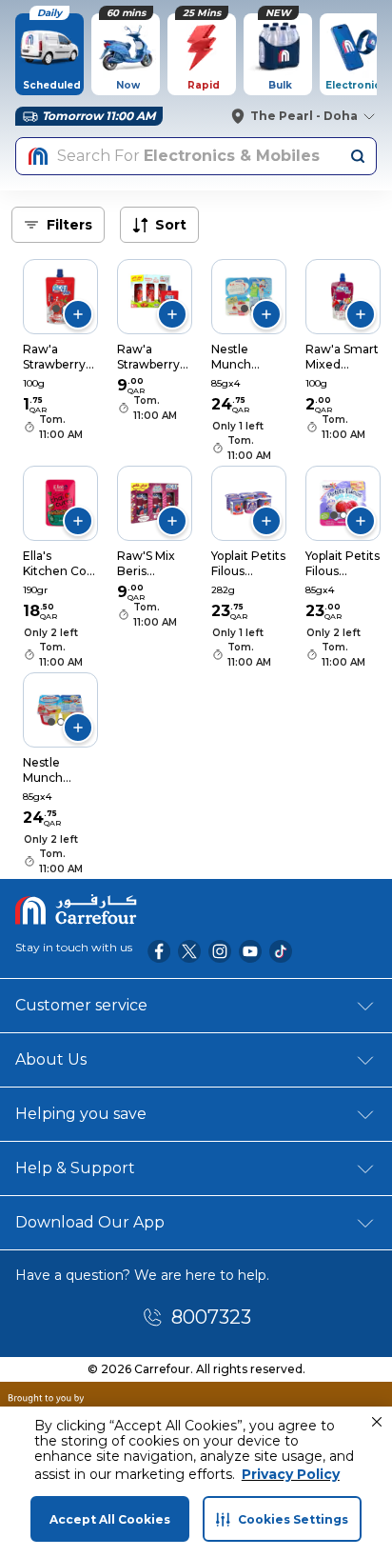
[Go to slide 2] (343, 515)
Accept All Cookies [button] (109, 1519)
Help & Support (75, 1168)
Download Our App (90, 1222)
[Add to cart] (78, 314)
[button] (376, 1421)
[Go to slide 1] (56, 308)
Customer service (81, 1005)
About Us (51, 1059)
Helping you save (81, 1114)
